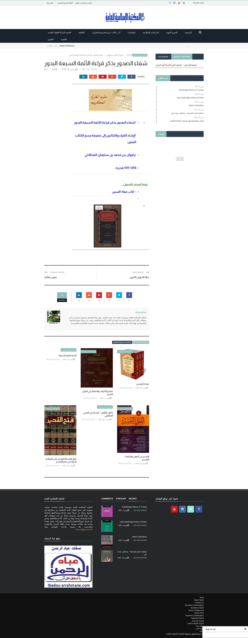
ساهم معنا (50, 3)
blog (202, 597)
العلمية (64, 39)
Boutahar (91, 69)
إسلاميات (131, 32)
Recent (133, 498)
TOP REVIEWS (163, 57)
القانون (51, 39)
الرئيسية (188, 32)
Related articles (140, 342)
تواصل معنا (200, 626)
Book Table (199, 600)
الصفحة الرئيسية (198, 620)
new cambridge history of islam (133, 522)
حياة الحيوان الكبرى (139, 277)
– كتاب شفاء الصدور (124, 191)
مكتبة (202, 631)
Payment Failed (197, 618)
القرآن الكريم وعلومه (139, 55)
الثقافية (82, 32)
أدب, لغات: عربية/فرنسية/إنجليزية (106, 32)
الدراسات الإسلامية (151, 32)
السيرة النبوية (171, 32)
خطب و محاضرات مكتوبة (83, 3)
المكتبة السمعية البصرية (65, 3)
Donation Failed (197, 608)
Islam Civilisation (68, 45)
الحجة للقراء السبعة (67, 355)
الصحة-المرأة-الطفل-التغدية (59, 32)
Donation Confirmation (194, 605)
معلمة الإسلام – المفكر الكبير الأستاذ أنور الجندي (176, 65)
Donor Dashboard (196, 610)
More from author (122, 342)
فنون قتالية (50, 277)
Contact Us (199, 602)
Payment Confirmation (194, 615)
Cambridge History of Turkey (134, 507)
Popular (121, 498)
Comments (107, 498)
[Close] (245, 629)
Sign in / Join (198, 3)
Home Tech (199, 613)
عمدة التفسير (142, 384)
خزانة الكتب (199, 628)
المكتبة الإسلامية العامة (195, 623)
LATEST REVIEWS (182, 56)
